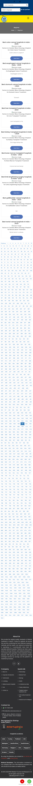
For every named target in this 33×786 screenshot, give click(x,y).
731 (29, 481)
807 (14, 508)
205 (6, 303)
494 (10, 402)
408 (14, 372)
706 (26, 473)
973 (6, 566)
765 (6, 495)
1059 (29, 596)
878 (10, 533)
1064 (19, 599)
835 (29, 517)
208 (18, 303)
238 (6, 314)
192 (20, 298)
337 (18, 347)
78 (27, 262)
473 (22, 394)
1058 (24, 596)
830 (10, 517)
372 (30, 358)
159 (28, 287)
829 (6, 517)
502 (10, 404)
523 (29, 410)
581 (6, 432)
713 (20, 476)
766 (10, 495)
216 (16, 306)
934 (10, 552)
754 (26, 489)
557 (6, 424)
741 (6, 486)
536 (18, 415)
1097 (11, 612)
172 (12, 292)
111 (8, 273)
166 (24, 290)
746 (26, 486)
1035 (15, 588)
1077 (15, 604)
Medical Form (22, 675)
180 (9, 295)
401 (18, 369)
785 (22, 500)
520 (17, 410)
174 (20, 292)
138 (9, 281)
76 (21, 262)
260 (30, 320)
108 (31, 270)
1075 (6, 604)
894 (10, 538)
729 (22, 481)
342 (6, 350)
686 (10, 467)
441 (18, 383)
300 (29, 333)
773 (6, 497)
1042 (15, 590)
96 (21, 268)
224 (13, 309)
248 (14, 317)
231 (9, 311)
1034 (11, 588)
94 (14, 268)
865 (22, 527)
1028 (15, 585)
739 (30, 484)
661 (6, 459)
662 (10, 459)
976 (18, 566)
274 (21, 325)
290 (22, 331)
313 (16, 339)
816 (16, 511)
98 (27, 268)
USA (19, 748)
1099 (19, 612)
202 (24, 300)
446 (6, 385)
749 (6, 489)
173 (16, 292)
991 (14, 571)
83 (11, 265)
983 (14, 569)
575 (14, 429)
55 (15, 257)
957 (6, 560)
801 (22, 506)
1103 (6, 615)
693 (6, 470)
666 (26, 459)
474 (26, 394)
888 (18, 536)
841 (22, 519)
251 (26, 317)
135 (31, 279)
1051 (24, 593)
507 (30, 404)
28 (21, 248)
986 (26, 569)
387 (26, 363)
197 (5, 300)
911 (13, 544)
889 (22, 536)
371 (26, 358)
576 (18, 429)
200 (17, 300)
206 (10, 303)
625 (21, 445)
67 (24, 259)
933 (6, 552)
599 (14, 437)
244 (29, 314)
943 (14, 555)
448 (14, 385)
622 (9, 445)
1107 (22, 615)
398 (6, 369)
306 (22, 336)
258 (22, 320)
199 (13, 300)
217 (20, 306)
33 (5, 251)
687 (14, 467)
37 (18, 251)
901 (6, 541)
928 (18, 549)
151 (28, 284)
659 (30, 456)
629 (6, 448)
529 (22, 413)
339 (26, 347)
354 (22, 352)
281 (17, 328)
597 (6, 437)
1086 (24, 607)
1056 (15, 596)
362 (22, 355)
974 (10, 566)
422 (6, 377)
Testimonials (6, 678)
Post (4, 687)
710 (10, 476)
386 (22, 363)
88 (27, 265)
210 (25, 303)
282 (21, 328)
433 (18, 380)
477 (6, 396)
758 (10, 492)
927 (14, 549)
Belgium (13, 748)
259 (26, 320)
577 (22, 429)
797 (6, 506)
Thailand (17, 739)
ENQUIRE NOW (22, 784)
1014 (18, 579)
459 (27, 388)
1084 (15, 607)
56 (18, 257)
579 (30, 429)
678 (10, 465)
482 (26, 396)
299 (26, 333)
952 (18, 558)
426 (22, 377)
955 (30, 558)
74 (14, 262)
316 (28, 339)
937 (22, 552)
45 (12, 254)
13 (7, 246)
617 (20, 443)
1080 (28, 604)
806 (10, 508)
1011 (6, 579)
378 (22, 361)
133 (23, 279)
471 (14, 394)
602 (26, 437)
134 (27, 279)
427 (26, 377)
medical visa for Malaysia (25, 699)
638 (10, 451)
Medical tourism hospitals (9, 684)
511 (13, 407)
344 (14, 350)
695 (14, 470)
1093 (23, 610)
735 (14, 484)
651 (30, 454)
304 (14, 336)
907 (30, 541)
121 (12, 276)
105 (20, 270)
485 (6, 399)
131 (16, 279)
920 (17, 547)
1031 (28, 585)
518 (9, 410)
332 (29, 344)
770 (26, 495)
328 (14, 344)
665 (22, 459)
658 (26, 456)
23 (4, 248)
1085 (19, 607)
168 (31, 290)
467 (30, 391)
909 (6, 544)
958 (10, 560)
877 (6, 533)
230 (6, 311)
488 (18, 399)
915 (28, 544)
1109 (30, 615)
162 (9, 290)
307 (26, 336)
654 (10, 456)
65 (18, 259)
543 (14, 418)
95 (18, 268)
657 (22, 456)
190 (13, 298)
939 (30, 552)
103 (12, 270)
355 (26, 352)
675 (30, 462)
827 (29, 514)
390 (6, 366)
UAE (24, 739)
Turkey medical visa (24, 687)
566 (10, 426)
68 (27, 259)
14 (10, 246)
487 (14, 399)
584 (18, 432)
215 (13, 306)
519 (13, 410)
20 (28, 246)
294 (6, 333)
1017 (30, 579)
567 (14, 426)
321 (17, 342)
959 (14, 560)
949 (6, 558)
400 (14, 369)
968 (18, 563)
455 (10, 388)
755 (30, 489)
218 (23, 306)
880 (18, 533)
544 (18, 418)
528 (18, 413)
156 (17, 287)
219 (27, 306)
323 (24, 342)
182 (16, 295)
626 (25, 445)
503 (14, 404)
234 (21, 311)
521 (21, 410)
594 (26, 435)
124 (22, 276)
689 (22, 467)
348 (30, 350)
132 (19, 279)
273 (17, 325)
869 (6, 530)
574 (10, 429)
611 (29, 440)
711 (13, 476)
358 (6, 355)
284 (29, 328)
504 (18, 404)
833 (21, 517)
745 (22, 486)
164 (16, 290)
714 (24, 476)
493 (6, 402)
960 (18, 560)
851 (30, 522)
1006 (15, 577)
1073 (28, 601)
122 (15, 276)
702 (10, 473)
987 (30, 569)
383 (10, 363)
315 (24, 339)
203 (28, 300)
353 (18, 352)
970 (26, 563)
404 (30, 369)
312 (13, 339)
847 (14, 522)
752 (18, 489)
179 (5, 295)
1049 (15, 593)
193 (23, 298)
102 (9, 270)
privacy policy (14, 758)
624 (17, 445)
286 (6, 331)
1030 (23, 585)
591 (14, 435)
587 (30, 432)
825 (21, 514)
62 (8, 259)
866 (26, 527)
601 (22, 437)
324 (28, 342)
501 (6, 404)
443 (26, 383)
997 (6, 574)
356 (30, 352)
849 (22, 522)
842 (26, 519)
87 (24, 265)
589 (6, 435)
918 (9, 547)
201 (20, 300)
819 (28, 511)
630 (10, 448)
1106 (18, 615)
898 (26, 538)
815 (13, 511)
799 (14, 506)
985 (22, 569)
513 (21, 407)
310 (6, 339)
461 (6, 391)
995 (30, 571)
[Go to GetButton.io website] (29, 784)
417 (17, 374)
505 (22, 404)
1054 (6, 596)
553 (22, 421)
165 (20, 290)
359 (10, 355)
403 (26, 369)
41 (31, 251)
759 (14, 492)
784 (17, 500)
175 (24, 292)
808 (18, 508)
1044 (24, 590)
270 (6, 325)
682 (26, 465)
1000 (18, 574)
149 (21, 284)
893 (6, 538)
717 (5, 478)
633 (21, 448)
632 (17, 448)
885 (6, 536)
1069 (11, 601)
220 (31, 306)
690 (26, 467)
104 (16, 270)
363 (26, 355)
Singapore (27, 748)
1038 (28, 588)
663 (14, 459)
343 (10, 350)
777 (22, 497)
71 (4, 262)
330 (22, 344)
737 (22, 484)
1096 (6, 612)
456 (15, 388)
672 (18, 462)
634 (25, 448)
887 (14, 536)
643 (30, 451)
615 (13, 443)
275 (25, 325)
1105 (14, 615)
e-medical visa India (24, 684)
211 (29, 303)
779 (30, 497)
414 (6, 374)
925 (6, 549)
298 (22, 333)
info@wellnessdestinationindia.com (12, 711)
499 (30, 402)
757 (6, 492)
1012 (10, 579)
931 (29, 549)
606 (10, 440)
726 (10, 481)
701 (6, 473)
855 (14, 525)
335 (10, 347)
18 (22, 246)
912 (17, 544)
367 (10, 358)
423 (10, 377)
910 (10, 544)
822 (9, 514)
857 (22, 525)
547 (31, 418)
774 (10, 497)
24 (8, 248)
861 (6, 527)
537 (22, 415)
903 (14, 541)
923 (28, 547)
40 (28, 251)
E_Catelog (5, 681)
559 (14, 424)
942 (10, 555)
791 (14, 503)
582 (10, 432)
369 (18, 358)
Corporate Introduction (8, 675)
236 (29, 311)
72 (8, 262)
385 (18, 363)
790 (10, 503)
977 (22, 566)
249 (18, 317)
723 (28, 478)
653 (6, 456)
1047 (6, 593)
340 (30, 347)
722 (24, 478)
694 (10, 470)
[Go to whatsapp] (29, 781)
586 (26, 432)
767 (14, 495)
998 (10, 574)
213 (5, 306)
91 (4, 268)
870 (10, 530)
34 (8, 251)
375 (10, 361)
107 (27, 270)
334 (6, 347)
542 (10, 418)
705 (22, 473)
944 (18, 555)
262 (5, 322)
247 (10, 317)
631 (14, 448)
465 (22, 391)
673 (21, 462)
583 (14, 432)
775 (14, 497)
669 (6, 462)
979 (30, 566)
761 (22, 492)
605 (6, 440)
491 (30, 399)
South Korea (25, 743)
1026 (6, 585)
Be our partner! (25, 9)
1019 (6, 582)
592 (18, 435)
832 (17, 517)
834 (25, 517)
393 (17, 366)
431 (10, 380)
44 (8, 254)
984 (17, 569)
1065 (23, 599)
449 (19, 385)
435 (26, 380)
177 (31, 292)
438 (6, 383)
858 (26, 525)
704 (17, 473)
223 (9, 309)
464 (18, 391)
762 (26, 492)
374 (6, 361)
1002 (26, 574)
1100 (24, 612)
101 (5, 270)
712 (17, 476)
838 (10, 519)
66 (21, 259)
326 (6, 344)
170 (5, 292)
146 (9, 284)
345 (18, 350)
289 (18, 331)
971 (30, 563)
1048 (11, 593)
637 (6, 451)
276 (29, 325)
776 (18, 497)
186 (31, 295)
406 (6, 372)
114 (18, 273)
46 (15, 254)
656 (18, 456)
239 (10, 314)
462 (10, 391)
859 (30, 525)
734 (10, 484)
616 (16, 443)
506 (26, 404)
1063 (15, 599)
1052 (28, 593)
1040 (6, 590)
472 (18, 394)
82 (8, 265)
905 (22, 541)
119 (5, 276)
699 (30, 470)
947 (30, 555)
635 (29, 448)
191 (16, 298)
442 (22, 383)
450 (23, 385)
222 (5, 309)
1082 (6, 607)
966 (10, 563)
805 (6, 508)
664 (17, 459)
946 (26, 555)
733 (6, 484)
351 (10, 352)
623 (13, 445)
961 (22, 560)
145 (6, 284)
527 (14, 413)
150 (24, 284)
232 (13, 311)
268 (29, 322)
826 (25, 514)
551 (14, 421)
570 (26, 426)
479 (14, 396)
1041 (11, 590)
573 (6, 429)
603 (30, 437)
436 (30, 380)
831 (14, 517)
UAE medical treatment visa (25, 695)
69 (31, 259)
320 (13, 342)
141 (20, 281)
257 (18, 320)
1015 (22, 579)
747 (30, 486)
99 (31, 268)
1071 (19, 601)
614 (9, 443)
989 (6, 571)
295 (10, 333)
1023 (23, 582)
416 (13, 374)
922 (24, 547)
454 (6, 388)
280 (14, 328)
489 (22, 399)
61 (4, 259)
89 (31, 265)
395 (26, 366)
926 (10, 549)
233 (17, 311)
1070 (15, 601)
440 (14, 383)
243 (25, 314)
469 (6, 394)
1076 (11, 604)
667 (30, 459)
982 (10, 569)
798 (10, 506)
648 (18, 454)
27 (17, 248)
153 (5, 287)
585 (22, 432)
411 (26, 372)
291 (25, 331)
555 (31, 421)
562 (26, 424)
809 (22, 508)
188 (5, 298)
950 (10, 558)
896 (18, 538)
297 (18, 333)
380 (30, 361)
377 (18, 361)
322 (20, 342)
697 (22, 470)
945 (22, 555)
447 (10, 385)
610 (26, 440)
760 (18, 492)
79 (31, 262)
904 (17, 541)
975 (14, 566)
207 (14, 303)
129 (9, 279)
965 (6, 563)
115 (22, 273)
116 (25, 273)
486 (10, 399)
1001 (22, 574)
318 (5, 342)
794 (25, 503)
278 (6, 328)
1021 (14, 582)
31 (30, 248)
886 (10, 536)
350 (6, 352)
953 (22, 558)
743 (14, 486)
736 (18, 484)
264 (13, 322)
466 (26, 391)
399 (10, 369)
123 (19, 276)
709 (6, 476)
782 (10, 500)
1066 (28, 599)
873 (21, 530)
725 (6, 481)
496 (18, 402)
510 (10, 407)
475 (30, 394)
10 (31, 243)
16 (16, 246)
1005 (11, 577)
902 (10, 541)
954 (26, 558)
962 (26, 560)
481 (22, 396)
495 (14, 402)
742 (10, 486)
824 (17, 514)
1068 (6, 601)
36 (15, 251)
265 (17, 322)
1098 (15, 612)
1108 (26, 615)
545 (22, 418)
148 (17, 284)
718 (9, 478)
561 (22, 424)
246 (6, 317)
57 (21, 257)
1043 (19, 590)
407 (10, 372)
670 (10, 462)
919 (13, 547)
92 (8, 268)
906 (26, 541)
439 (10, 383)
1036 (19, 588)
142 (24, 281)
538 (26, 415)
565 (6, 426)
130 (13, 279)
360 (14, 355)
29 (24, 248)
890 (26, 536)
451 (27, 385)
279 (10, 328)
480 (18, 396)
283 (25, 328)
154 (9, 287)
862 (10, 527)
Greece (4, 752)
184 (23, 295)
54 (11, 257)
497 (22, 402)
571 (30, 426)
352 (14, 352)
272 (13, 325)
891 (30, 536)
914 (24, 544)
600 (18, 437)
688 (18, 467)
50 (28, 254)
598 (10, 437)
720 (17, 478)
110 (5, 273)
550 (10, 421)
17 (19, 246)
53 (8, 257)
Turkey (10, 739)
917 (5, 547)
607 (14, 440)
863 (14, 527)
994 (25, 571)
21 (31, 246)
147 (13, 284)
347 (26, 350)
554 (26, 421)
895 (14, 538)
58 (25, 257)
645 (6, 454)
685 (6, 467)
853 (6, 525)
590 (10, 435)
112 (11, 273)
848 (18, 522)
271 (9, 325)
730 (26, 481)
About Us (5, 671)
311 (9, 339)
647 (14, 454)
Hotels (20, 681)
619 (28, 443)
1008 (24, 577)
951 (14, 558)
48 (22, 254)
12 (4, 246)
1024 (27, 582)
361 (18, 355)
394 (21, 366)
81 (4, 265)
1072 (23, 601)
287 (10, 331)
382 (6, 363)
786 (26, 500)
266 (21, 322)
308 (30, 336)
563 (30, 424)
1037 (24, 588)
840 (18, 519)
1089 (6, 610)
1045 (28, 590)
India (3, 739)
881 (22, 533)
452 (31, 385)
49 (25, 254)
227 (25, 309)
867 (30, 527)
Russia (11, 752)
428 (30, 377)
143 (27, 281)
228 (28, 309)
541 (6, 418)
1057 (20, 596)
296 (14, 333)
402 (22, 369)
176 (27, 292)
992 (18, 571)
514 (25, 407)
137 (5, 281)
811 (29, 508)
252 (30, 317)
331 (25, 344)
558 (10, 424)
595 (30, 435)
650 (26, 454)
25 (11, 248)
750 (10, 489)
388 (30, 363)
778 (26, 497)
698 (26, 470)
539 (30, 415)
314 (20, 339)
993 (21, 571)
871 (14, 530)
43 (5, 254)
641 (22, 451)
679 (14, 465)
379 (26, 361)
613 (5, 443)
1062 (10, 599)
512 (17, 407)
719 (13, 478)
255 (10, 320)
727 (14, 481)
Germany (5, 748)
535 (14, 415)
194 (27, 298)
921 (20, 547)
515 (28, 407)
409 (18, 372)
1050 (20, 593)
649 (22, 454)
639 (14, 451)
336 (14, 347)
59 (28, 257)
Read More (16, 58)
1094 (28, 610)
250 (22, 317)
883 (29, 533)
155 (13, 287)
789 (6, 503)
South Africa (14, 743)
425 (18, 377)
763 (30, 492)
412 (29, 372)
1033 (6, 588)
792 (18, 503)
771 (30, 495)
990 (10, 571)
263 (9, 322)
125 (26, 276)
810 (26, 508)
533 (6, 415)
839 (14, 519)
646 (10, 454)
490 (26, 399)
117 (28, 273)
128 (5, 279)
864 (17, 527)
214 (9, 306)
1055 (11, 596)
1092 (19, 610)
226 (21, 309)
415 (9, 374)
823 (13, 514)
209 (22, 303)
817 (20, 511)
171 (9, 292)
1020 (10, 582)
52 (4, 257)
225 (17, 309)
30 (27, 248)
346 (22, 350)
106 (24, 270)
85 (18, 265)
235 (25, 311)
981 (6, 569)
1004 (6, 577)
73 (11, 262)
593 (22, 435)
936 (18, 552)
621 (6, 445)
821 (6, 514)
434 (22, 380)
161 (5, 290)
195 (31, 298)
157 (21, 287)
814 (9, 511)
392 (14, 366)
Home (12, 30)
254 (6, 320)
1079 (24, 604)
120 (8, 276)
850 (26, 522)
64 (14, 259)
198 (9, 300)
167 (27, 290)
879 (14, 533)
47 (18, 254)
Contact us (5, 690)
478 (10, 396)
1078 (20, 604)
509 (6, 407)
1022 (18, 582)
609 (22, 440)
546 (27, 418)
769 (22, 495)
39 (24, 251)
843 (30, 519)
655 (14, 456)
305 (18, 336)
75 (18, 262)
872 (18, 530)
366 (6, 358)
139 (13, 281)
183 (20, 295)
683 (29, 465)
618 (24, 443)
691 (30, 467)
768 (18, 495)
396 (30, 366)
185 (27, 295)
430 (6, 380)
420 (28, 374)
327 (10, 344)
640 (18, 451)
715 (28, 476)
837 (6, 519)
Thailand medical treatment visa (23, 691)
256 (14, 320)
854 (10, 525)
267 (25, 322)
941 (6, 555)
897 (22, 538)
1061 (6, 599)
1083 (10, 607)
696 (18, 470)
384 (14, 363)
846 (10, 522)
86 (21, 265)
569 (22, 426)
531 (30, 413)
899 (30, 538)
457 (19, 388)
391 (10, 366)
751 (14, 489)
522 (25, 410)
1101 (28, 612)
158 (24, 287)
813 (5, 511)
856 (18, 525)
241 (17, 314)
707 (30, 473)
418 (21, 374)
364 (30, 355)
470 (10, 394)
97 (24, 268)
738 (26, 484)
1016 (26, 579)
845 (6, 522)
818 (24, 511)
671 (14, 462)
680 (18, 465)
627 (29, 445)
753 (22, 489)
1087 (28, 607)
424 (14, 377)
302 (6, 336)
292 (29, 331)
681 (22, 465)
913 (20, 544)
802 (26, 506)
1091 (15, 610)
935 (14, 552)
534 (10, 415)
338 (22, 347)
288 (14, 331)
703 (14, 473)
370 (22, 358)
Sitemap (21, 678)
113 (15, 273)
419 (24, 374)
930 (26, 549)
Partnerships (22, 671)
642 (26, 451)
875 (30, 530)
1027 (11, 585)
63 (11, 259)
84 (14, 265)
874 (25, 530)
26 (14, 248)
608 (18, 440)
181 (12, 295)
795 (30, 503)
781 (6, 500)
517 (6, 410)
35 (11, 251)
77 (24, 262)
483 (30, 396)
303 (10, 336)
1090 (11, 610)
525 (6, 413)
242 (21, 314)
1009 (28, 577)
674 (25, 462)
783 (14, 500)
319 (9, 342)
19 (25, 246)
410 (22, 372)
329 (18, 344)
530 (26, 413)
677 (6, 465)
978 (26, 566)
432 (14, 380)
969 (22, 563)
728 (18, 481)
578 (26, 429)
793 (21, 503)
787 (30, 500)
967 (14, 563)
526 (10, 413)
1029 (19, 585)
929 (22, 549)
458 (23, 388)
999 (14, 574)
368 (14, 358)
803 (29, 506)
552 (18, 421)
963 (30, 560)
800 (18, 506)
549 (6, 421)
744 (18, 486)
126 (30, 276)
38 (21, 251)
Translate (6, 14)
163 (12, 290)
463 (14, 391)
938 (26, 552)
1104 (10, 615)
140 (16, 281)
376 (14, 361)
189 (9, 298)
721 (20, 478)
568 (18, 426)
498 (26, 402)
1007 (20, 577)
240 (14, 314)
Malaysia (5, 743)
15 (13, 246)
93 (11, 268)
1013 (14, 579)
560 (18, 424)
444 (30, 383)
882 (26, 533)
